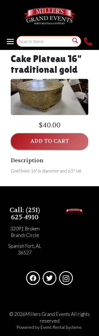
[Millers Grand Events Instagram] (66, 278)
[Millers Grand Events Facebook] (33, 278)
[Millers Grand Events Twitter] (49, 278)
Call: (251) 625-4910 (25, 214)
